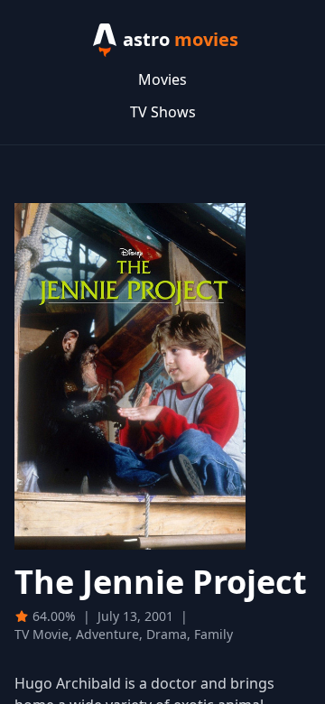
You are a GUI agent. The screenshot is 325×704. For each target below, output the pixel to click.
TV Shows (163, 112)
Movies (162, 79)
